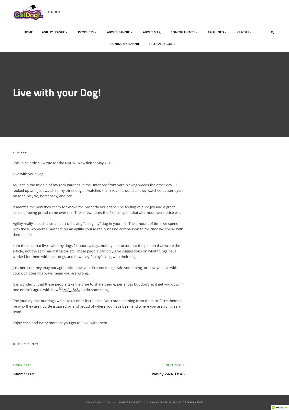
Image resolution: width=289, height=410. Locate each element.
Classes (243, 32)
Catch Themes (193, 402)
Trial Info (216, 32)
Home (28, 32)
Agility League (53, 32)
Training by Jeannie (124, 44)
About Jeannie (118, 32)
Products (86, 32)
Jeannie (22, 152)
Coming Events (182, 32)
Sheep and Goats (162, 44)
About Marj (152, 32)
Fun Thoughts (28, 344)
